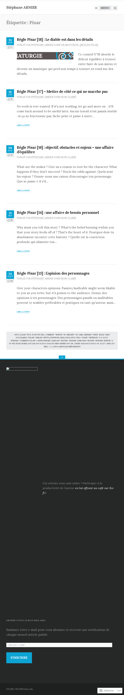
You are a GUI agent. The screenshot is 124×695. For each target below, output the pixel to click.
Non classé (68, 97)
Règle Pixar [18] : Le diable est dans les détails (55, 39)
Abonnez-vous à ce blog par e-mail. (26, 620)
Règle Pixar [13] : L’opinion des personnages (53, 273)
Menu (105, 8)
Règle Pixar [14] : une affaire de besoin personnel (58, 212)
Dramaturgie (70, 45)
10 (12, 220)
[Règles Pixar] (89, 45)
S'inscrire (19, 658)
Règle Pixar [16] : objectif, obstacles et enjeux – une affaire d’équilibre (65, 149)
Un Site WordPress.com (19, 689)
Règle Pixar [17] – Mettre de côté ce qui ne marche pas (62, 91)
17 (12, 155)
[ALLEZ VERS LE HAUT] (62, 357)
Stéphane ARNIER (21, 7)
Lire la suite (23, 125)
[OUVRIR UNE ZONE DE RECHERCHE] (115, 8)
